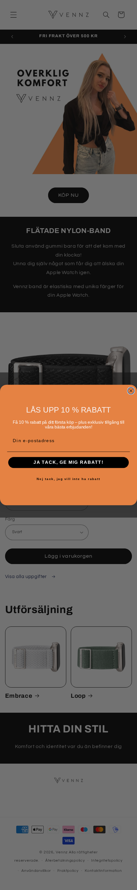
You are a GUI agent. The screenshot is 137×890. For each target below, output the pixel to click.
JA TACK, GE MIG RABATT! (68, 462)
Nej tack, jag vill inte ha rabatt (68, 479)
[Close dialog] (131, 390)
